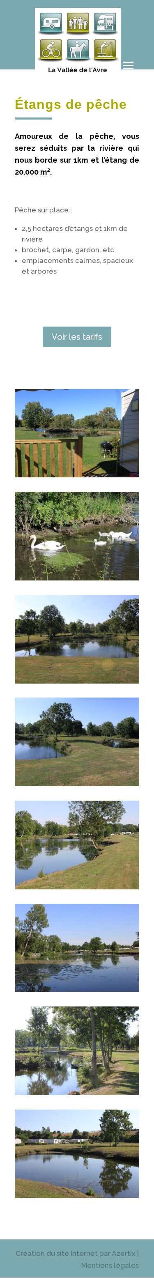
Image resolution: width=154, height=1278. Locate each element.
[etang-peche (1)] (77, 475)
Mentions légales (110, 1265)
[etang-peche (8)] (77, 1195)
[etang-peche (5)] (77, 887)
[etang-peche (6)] (77, 990)
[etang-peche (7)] (77, 1093)
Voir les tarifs (77, 337)
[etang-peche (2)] (77, 578)
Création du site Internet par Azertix (76, 1253)
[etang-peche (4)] (77, 784)
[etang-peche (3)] (77, 681)
